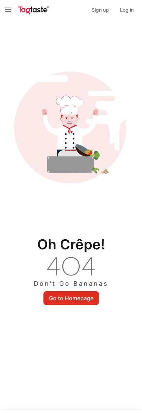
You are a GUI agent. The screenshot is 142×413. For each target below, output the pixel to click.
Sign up (100, 10)
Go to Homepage (71, 298)
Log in (127, 10)
